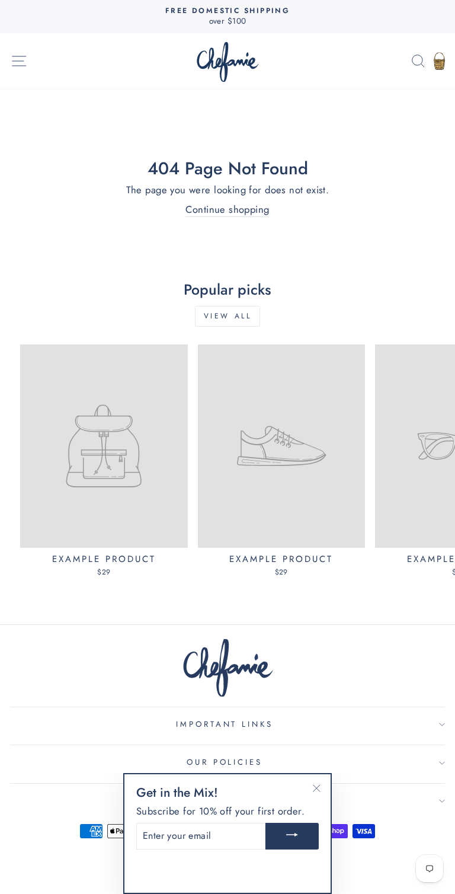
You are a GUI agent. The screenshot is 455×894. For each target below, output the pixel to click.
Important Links (225, 724)
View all (228, 316)
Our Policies (225, 762)
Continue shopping (227, 209)
